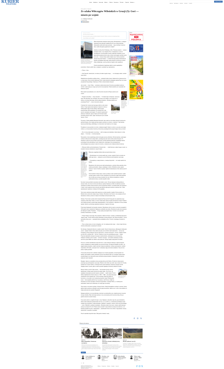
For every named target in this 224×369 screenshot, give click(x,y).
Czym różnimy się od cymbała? (88, 38)
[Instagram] (137, 318)
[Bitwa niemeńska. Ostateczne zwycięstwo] (91, 333)
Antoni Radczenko (120, 358)
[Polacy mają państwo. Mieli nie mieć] (131, 357)
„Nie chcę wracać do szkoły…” (89, 34)
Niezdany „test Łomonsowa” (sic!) (105, 358)
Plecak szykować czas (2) (129, 341)
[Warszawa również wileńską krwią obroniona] (112, 333)
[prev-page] (81, 363)
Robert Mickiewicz (133, 350)
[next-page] (83, 363)
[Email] (98, 28)
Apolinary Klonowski (89, 358)
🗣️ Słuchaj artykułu (85, 21)
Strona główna (84, 8)
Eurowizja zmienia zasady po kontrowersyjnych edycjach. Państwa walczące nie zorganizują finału (101, 36)
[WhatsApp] (96, 28)
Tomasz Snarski (140, 350)
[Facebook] (90, 28)
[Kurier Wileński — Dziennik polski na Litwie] (10, 2)
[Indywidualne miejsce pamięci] (115, 357)
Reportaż (89, 8)
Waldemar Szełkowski (87, 18)
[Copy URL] (101, 28)
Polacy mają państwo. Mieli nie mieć (137, 358)
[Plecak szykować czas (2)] (133, 333)
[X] (93, 28)
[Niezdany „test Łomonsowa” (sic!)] (99, 357)
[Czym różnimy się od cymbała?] (83, 357)
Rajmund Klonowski (105, 360)
